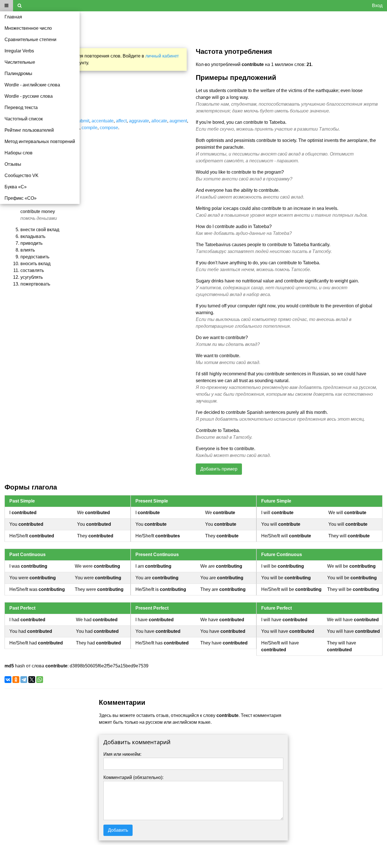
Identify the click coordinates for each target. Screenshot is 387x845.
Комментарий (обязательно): (133, 777)
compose (109, 127)
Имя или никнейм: (122, 754)
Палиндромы (18, 73)
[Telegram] (23, 679)
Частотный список (24, 118)
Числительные (20, 62)
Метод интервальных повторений (40, 141)
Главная (13, 16)
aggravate (139, 120)
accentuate (103, 120)
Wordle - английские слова (32, 84)
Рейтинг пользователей (29, 130)
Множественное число (28, 28)
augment (178, 120)
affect (121, 120)
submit (82, 120)
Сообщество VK (22, 175)
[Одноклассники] (15, 679)
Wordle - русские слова (29, 96)
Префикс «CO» (21, 198)
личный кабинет (162, 56)
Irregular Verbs (19, 50)
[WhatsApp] (39, 679)
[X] (31, 679)
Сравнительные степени (30, 39)
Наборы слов (19, 152)
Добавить (118, 830)
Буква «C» (16, 186)
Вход (377, 5)
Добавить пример (218, 469)
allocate (159, 120)
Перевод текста (21, 107)
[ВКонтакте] (8, 679)
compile (89, 127)
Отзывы (13, 164)
